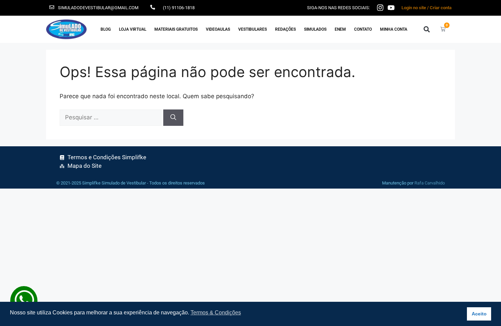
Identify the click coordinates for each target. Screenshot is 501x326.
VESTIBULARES (252, 29)
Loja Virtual (132, 29)
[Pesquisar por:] (111, 117)
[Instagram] (380, 7)
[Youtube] (391, 7)
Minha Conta (393, 29)
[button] (426, 29)
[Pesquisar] (173, 117)
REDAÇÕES (285, 29)
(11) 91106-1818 (179, 7)
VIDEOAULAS (218, 29)
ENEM (340, 29)
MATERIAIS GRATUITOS (176, 29)
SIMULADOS (315, 29)
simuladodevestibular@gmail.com (98, 7)
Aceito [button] (479, 313)
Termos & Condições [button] (216, 312)
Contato (363, 29)
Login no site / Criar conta (426, 7)
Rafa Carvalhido (429, 183)
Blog (106, 29)
